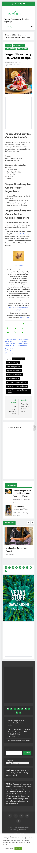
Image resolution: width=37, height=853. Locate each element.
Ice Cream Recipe (13, 363)
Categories (9, 760)
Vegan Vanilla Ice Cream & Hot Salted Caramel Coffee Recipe (23, 342)
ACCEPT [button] (18, 848)
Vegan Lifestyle (21, 543)
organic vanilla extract (14, 374)
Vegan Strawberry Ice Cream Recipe (17, 391)
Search (9, 748)
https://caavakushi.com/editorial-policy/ (19, 308)
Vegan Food (10, 49)
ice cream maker (18, 359)
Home (15, 833)
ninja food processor (24, 234)
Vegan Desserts (18, 46)
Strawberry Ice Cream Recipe (17, 382)
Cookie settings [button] (8, 848)
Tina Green (10, 62)
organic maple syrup (14, 370)
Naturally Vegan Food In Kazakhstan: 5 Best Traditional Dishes (22, 493)
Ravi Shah (18, 513)
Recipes (8, 46)
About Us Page (24, 317)
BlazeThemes (22, 830)
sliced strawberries (13, 378)
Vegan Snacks (22, 49)
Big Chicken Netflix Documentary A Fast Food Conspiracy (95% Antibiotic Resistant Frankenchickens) (19, 732)
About (22, 833)
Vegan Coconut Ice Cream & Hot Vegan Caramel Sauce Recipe (11, 342)
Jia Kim (17, 499)
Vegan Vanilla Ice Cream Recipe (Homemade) (10, 351)
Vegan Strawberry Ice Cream (17, 386)
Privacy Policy (13, 803)
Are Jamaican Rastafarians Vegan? (21, 508)
